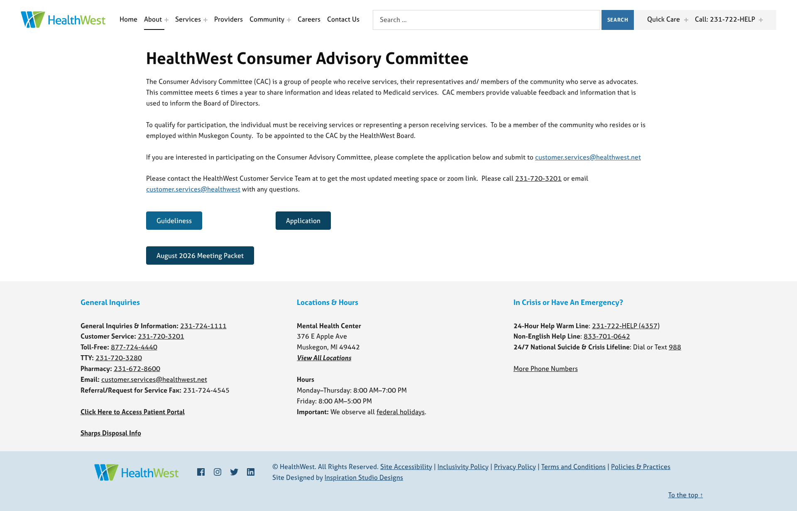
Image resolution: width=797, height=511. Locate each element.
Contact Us (343, 19)
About (153, 19)
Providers (228, 19)
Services (188, 19)
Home (128, 19)
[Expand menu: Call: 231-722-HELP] (761, 20)
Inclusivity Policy (463, 466)
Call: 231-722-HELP (725, 19)
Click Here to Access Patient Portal (133, 411)
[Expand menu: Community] (289, 20)
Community (266, 19)
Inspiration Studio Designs (364, 477)
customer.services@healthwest (193, 189)
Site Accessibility (406, 466)
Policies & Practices (640, 466)
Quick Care (663, 19)
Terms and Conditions (573, 466)
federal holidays (400, 411)
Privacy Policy (515, 466)
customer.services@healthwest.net (588, 157)
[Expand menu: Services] (205, 20)
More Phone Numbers (545, 368)
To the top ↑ (685, 494)
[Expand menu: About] (166, 20)
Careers (309, 19)
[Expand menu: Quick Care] (686, 20)
